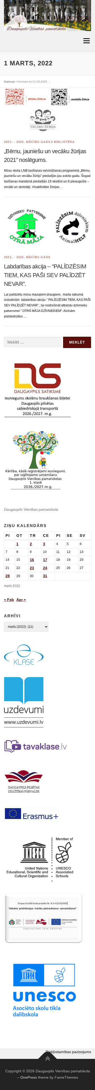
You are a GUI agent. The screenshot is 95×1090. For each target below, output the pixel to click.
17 (45, 560)
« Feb (9, 599)
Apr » (21, 599)
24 (45, 568)
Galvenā (9, 81)
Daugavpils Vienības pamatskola (31, 509)
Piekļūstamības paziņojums (68, 1052)
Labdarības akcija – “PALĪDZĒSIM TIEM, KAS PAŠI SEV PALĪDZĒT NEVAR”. (45, 275)
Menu (86, 41)
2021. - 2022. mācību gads (27, 141)
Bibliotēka (64, 141)
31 (45, 576)
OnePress (28, 1077)
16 (32, 560)
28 (8, 576)
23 (32, 568)
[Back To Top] (47, 1059)
